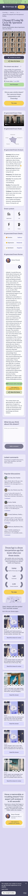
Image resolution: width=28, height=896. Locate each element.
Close (24, 893)
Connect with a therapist (15, 384)
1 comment (7, 486)
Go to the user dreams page (10, 611)
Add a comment (14, 446)
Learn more (5, 889)
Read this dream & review (14, 637)
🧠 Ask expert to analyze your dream (14, 388)
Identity (12, 12)
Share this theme (15, 61)
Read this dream (14, 695)
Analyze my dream (15, 57)
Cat (17, 12)
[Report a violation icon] (20, 66)
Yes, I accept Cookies (8, 893)
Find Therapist (14, 84)
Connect (19, 3)
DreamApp (5, 12)
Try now (21, 7)
